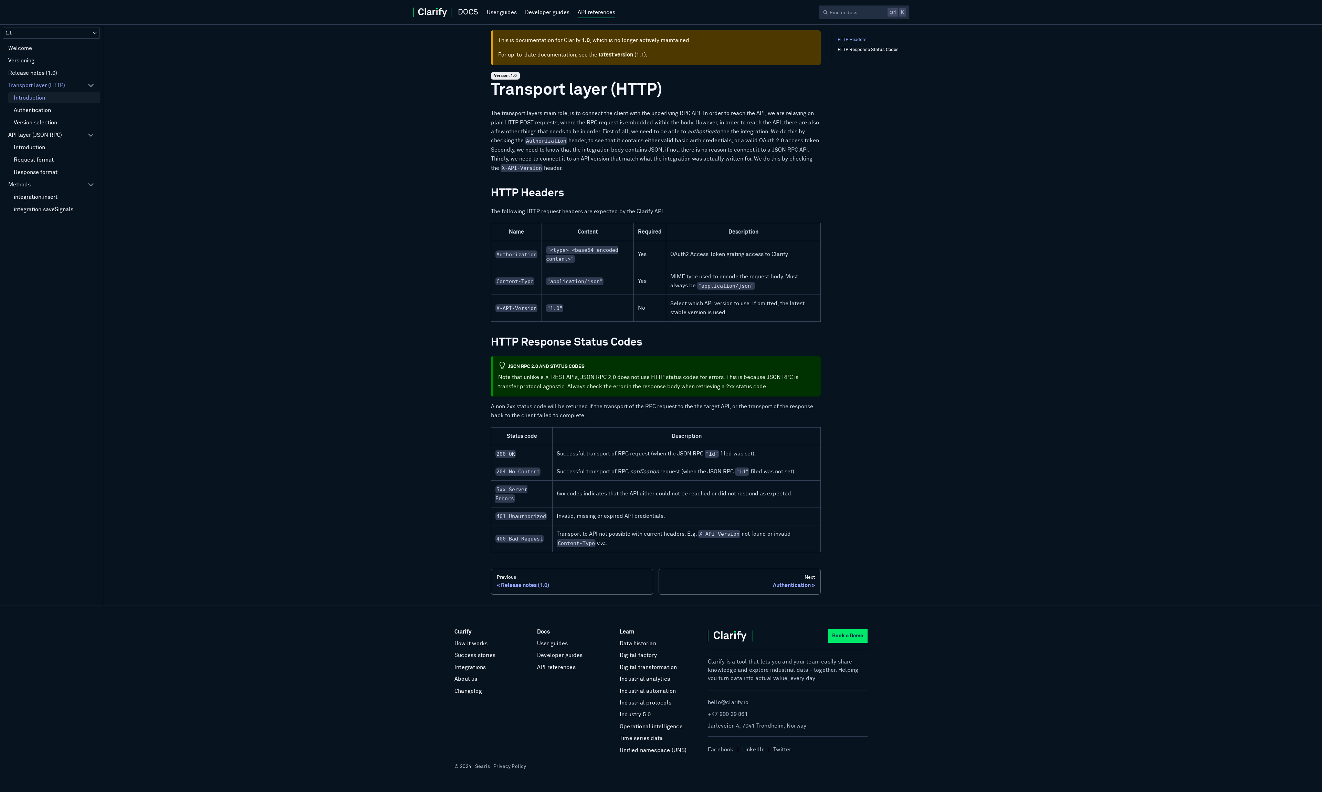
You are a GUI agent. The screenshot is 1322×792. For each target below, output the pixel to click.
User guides (502, 12)
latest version (616, 55)
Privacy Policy (509, 766)
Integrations (470, 667)
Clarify (462, 632)
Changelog (468, 691)
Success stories (474, 655)
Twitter (782, 749)
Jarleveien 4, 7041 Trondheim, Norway (757, 726)
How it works (470, 643)
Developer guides (547, 12)
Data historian (638, 643)
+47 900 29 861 (728, 714)
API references (596, 12)
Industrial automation (648, 691)
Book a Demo (847, 635)
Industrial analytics (645, 679)
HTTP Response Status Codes (868, 50)
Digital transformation (648, 667)
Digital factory (638, 655)
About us (466, 679)
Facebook (721, 749)
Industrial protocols (645, 703)
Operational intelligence (651, 726)
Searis (482, 766)
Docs (543, 632)
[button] (51, 85)
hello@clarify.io (728, 702)
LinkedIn (753, 749)
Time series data (641, 738)
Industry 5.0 (635, 714)
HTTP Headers (852, 40)
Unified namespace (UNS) (653, 750)
